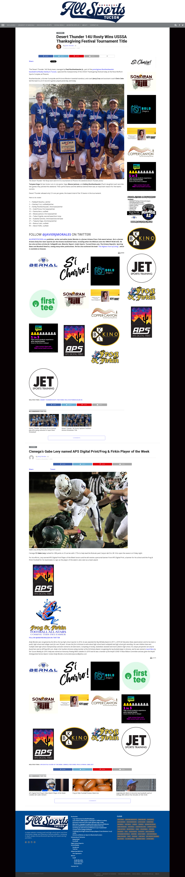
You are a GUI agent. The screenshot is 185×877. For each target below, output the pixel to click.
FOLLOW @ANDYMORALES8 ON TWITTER (44, 638)
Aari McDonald (151, 834)
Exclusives (11, 25)
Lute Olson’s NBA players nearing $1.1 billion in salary (90, 820)
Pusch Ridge (133, 831)
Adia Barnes (121, 822)
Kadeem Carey (140, 838)
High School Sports (44, 25)
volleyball (144, 829)
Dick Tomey (141, 834)
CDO (126, 831)
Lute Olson (141, 822)
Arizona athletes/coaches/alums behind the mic (88, 826)
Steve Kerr (150, 838)
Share (31, 61)
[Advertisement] (141, 371)
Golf (128, 836)
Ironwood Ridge (150, 824)
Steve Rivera (78, 863)
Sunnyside (150, 822)
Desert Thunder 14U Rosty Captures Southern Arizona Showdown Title (76, 429)
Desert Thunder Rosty (48, 400)
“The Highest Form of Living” (108, 246)
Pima (137, 829)
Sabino (135, 824)
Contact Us (94, 25)
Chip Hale (142, 836)
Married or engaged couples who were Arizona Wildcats (91, 824)
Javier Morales (69, 45)
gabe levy (90, 764)
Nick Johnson (150, 831)
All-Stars (121, 838)
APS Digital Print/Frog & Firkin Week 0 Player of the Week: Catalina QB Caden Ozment (47, 794)
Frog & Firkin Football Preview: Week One (86, 793)
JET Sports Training (152, 836)
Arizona (133, 834)
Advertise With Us (73, 25)
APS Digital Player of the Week (51, 764)
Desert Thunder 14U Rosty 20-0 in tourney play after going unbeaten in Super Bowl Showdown (42, 430)
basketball (130, 829)
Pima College (122, 836)
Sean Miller (141, 819)
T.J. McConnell (129, 838)
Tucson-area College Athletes (82, 829)
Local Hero (150, 649)
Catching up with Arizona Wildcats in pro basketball (89, 828)
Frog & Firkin (81, 764)
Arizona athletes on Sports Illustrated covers (87, 835)
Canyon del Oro (141, 826)
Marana (134, 836)
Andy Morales (42, 456)
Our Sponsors (77, 853)
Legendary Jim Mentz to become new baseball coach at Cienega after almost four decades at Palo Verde (134, 794)
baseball (120, 824)
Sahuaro (120, 831)
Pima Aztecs (121, 829)
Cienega (66, 764)
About (84, 25)
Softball (128, 824)
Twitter (75, 849)
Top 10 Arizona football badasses (83, 819)
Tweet (52, 469)
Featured (60, 400)
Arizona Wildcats (131, 819)
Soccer (151, 829)
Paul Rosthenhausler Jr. (74, 400)
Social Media (59, 25)
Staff (74, 858)
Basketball (76, 839)
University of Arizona (26, 25)
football (131, 826)
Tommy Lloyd (152, 826)
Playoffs (141, 831)
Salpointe (150, 819)
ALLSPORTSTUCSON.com (37, 239)
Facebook (76, 847)
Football (75, 841)
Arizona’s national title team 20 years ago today (88, 822)
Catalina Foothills (124, 834)
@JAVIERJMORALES (56, 234)
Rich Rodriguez (131, 822)
